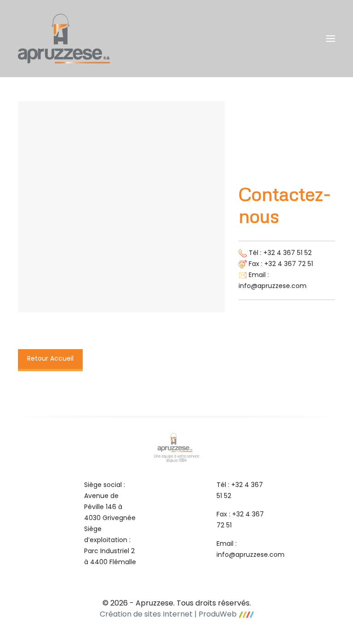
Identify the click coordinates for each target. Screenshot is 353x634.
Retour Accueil (50, 359)
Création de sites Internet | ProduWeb (168, 614)
